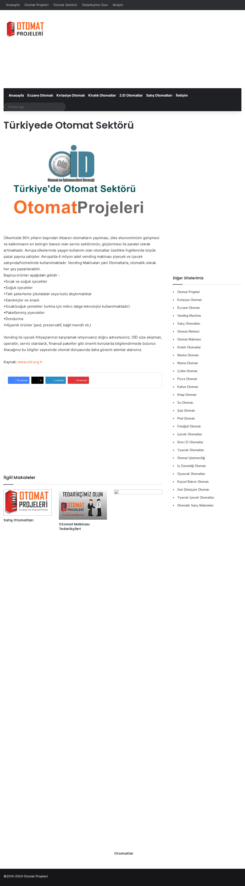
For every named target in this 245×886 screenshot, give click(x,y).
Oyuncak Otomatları (191, 474)
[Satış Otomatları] (28, 502)
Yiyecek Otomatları (190, 450)
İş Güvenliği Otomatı (191, 466)
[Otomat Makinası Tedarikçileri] (83, 504)
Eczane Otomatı (40, 95)
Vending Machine (189, 315)
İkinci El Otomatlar (190, 442)
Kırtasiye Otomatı (70, 95)
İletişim (118, 5)
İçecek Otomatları (189, 434)
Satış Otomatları (159, 95)
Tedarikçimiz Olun (95, 5)
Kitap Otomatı (187, 395)
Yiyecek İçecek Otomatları (195, 497)
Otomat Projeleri (36, 5)
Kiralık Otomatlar (102, 95)
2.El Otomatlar (131, 95)
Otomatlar (123, 853)
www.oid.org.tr (30, 362)
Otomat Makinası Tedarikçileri (74, 526)
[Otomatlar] (138, 669)
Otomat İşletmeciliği (191, 458)
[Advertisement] (165, 48)
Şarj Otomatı (186, 410)
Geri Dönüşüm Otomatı (193, 489)
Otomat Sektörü (65, 5)
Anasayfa (13, 5)
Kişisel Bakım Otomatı (193, 481)
